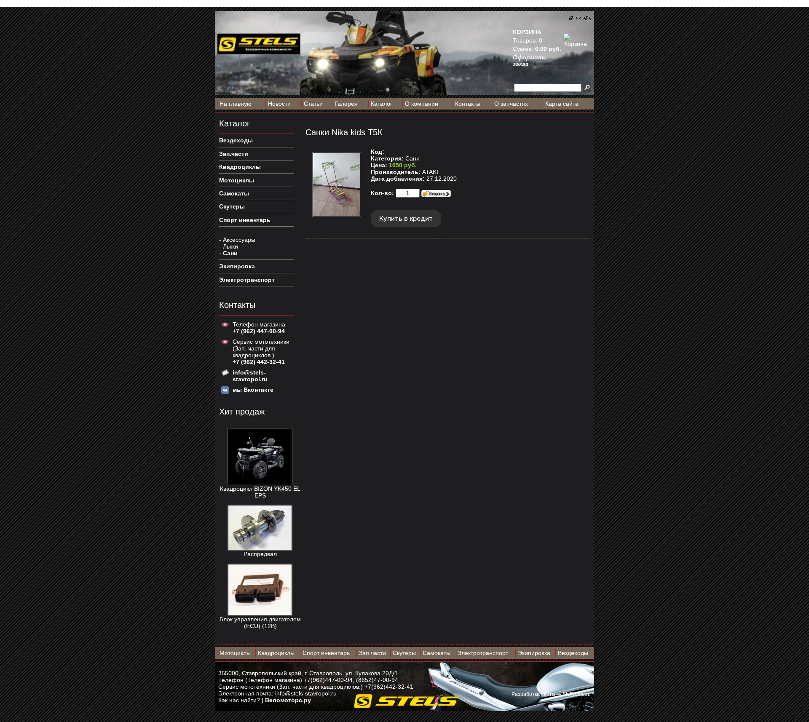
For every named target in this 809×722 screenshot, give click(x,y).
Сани (230, 253)
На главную (236, 103)
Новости (279, 103)
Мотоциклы (235, 653)
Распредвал (260, 554)
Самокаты (436, 653)
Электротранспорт (482, 653)
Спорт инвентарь (326, 653)
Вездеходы (573, 653)
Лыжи (230, 246)
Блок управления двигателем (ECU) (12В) (260, 622)
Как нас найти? (239, 700)
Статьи (313, 103)
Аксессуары (239, 239)
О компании (421, 103)
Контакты (467, 103)
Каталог (381, 103)
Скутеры (404, 653)
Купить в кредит (406, 218)
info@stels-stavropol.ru (306, 693)
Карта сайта (562, 103)
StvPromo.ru (577, 694)
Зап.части (372, 653)
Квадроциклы (276, 653)
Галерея (346, 103)
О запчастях (511, 103)
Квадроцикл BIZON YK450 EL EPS (260, 492)
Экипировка (534, 653)
